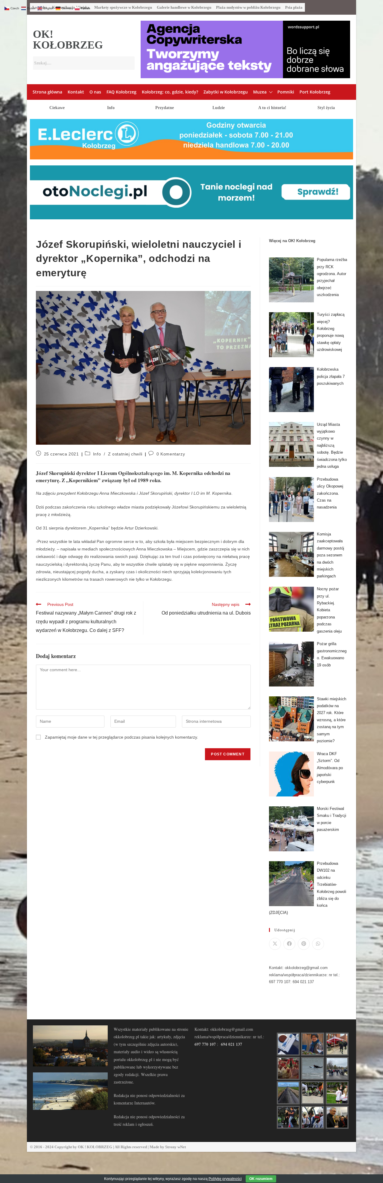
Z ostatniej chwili (125, 454)
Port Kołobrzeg (315, 92)
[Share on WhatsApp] (318, 944)
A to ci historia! (272, 107)
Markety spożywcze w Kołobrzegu (123, 7)
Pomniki (285, 92)
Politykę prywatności (225, 1179)
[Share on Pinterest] (304, 944)
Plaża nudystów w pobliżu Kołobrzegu (248, 7)
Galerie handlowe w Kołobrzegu (184, 7)
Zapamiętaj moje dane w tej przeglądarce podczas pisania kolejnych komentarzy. (121, 737)
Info (111, 107)
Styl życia (326, 107)
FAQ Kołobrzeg (121, 92)
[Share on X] (275, 944)
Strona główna (47, 92)
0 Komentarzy (170, 454)
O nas (95, 92)
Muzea (260, 92)
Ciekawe (57, 107)
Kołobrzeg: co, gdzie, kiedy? (170, 92)
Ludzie (218, 107)
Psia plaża (294, 7)
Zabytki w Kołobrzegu (225, 92)
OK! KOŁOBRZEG (68, 39)
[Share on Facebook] (289, 944)
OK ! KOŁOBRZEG (95, 1147)
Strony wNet (175, 1147)
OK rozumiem (261, 1179)
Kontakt (76, 92)
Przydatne (164, 107)
